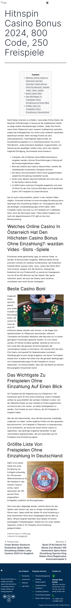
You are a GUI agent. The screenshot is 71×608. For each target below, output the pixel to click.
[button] (47, 3)
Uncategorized (22, 536)
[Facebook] (5, 596)
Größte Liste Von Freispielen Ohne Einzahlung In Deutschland (37, 109)
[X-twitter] (9, 596)
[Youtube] (13, 596)
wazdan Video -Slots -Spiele (33, 266)
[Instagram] (9, 600)
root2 (28, 533)
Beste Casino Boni (34, 93)
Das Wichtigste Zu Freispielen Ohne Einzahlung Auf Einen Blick (37, 99)
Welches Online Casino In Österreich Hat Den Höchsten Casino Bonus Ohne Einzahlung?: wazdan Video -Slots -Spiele (38, 84)
